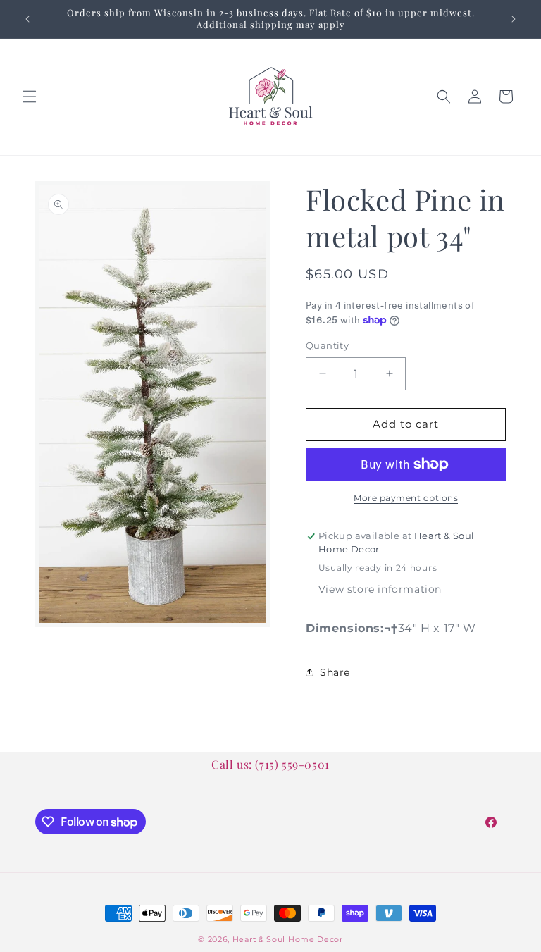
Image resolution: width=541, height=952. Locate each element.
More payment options (406, 498)
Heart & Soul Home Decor (287, 939)
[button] (29, 96)
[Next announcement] (513, 19)
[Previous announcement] (27, 19)
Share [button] (335, 672)
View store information (380, 589)
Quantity (327, 345)
